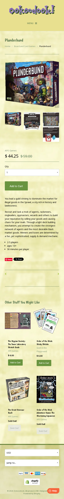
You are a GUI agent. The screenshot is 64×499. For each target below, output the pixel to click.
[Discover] (43, 473)
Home (7, 46)
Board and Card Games (24, 46)
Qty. (7, 166)
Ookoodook (19, 491)
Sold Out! (14, 428)
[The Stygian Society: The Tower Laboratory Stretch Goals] (18, 320)
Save (10, 259)
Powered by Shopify (31, 493)
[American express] (37, 473)
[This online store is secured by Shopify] (32, 481)
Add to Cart (16, 186)
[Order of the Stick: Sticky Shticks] (46, 320)
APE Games (11, 150)
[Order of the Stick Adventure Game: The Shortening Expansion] (46, 389)
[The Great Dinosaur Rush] (17, 389)
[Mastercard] (32, 473)
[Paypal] (20, 473)
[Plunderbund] (13, 119)
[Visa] (26, 473)
